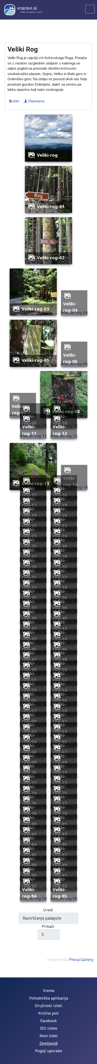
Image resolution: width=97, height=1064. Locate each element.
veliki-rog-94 (29, 892)
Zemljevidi (48, 1043)
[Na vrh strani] (91, 1058)
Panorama (35, 101)
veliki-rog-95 (60, 892)
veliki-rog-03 (35, 309)
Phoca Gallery (81, 959)
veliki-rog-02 (51, 257)
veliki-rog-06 (70, 358)
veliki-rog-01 (51, 206)
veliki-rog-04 (70, 307)
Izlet (15, 101)
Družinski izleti (48, 1005)
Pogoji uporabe (48, 1050)
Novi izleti (49, 1035)
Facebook (48, 1020)
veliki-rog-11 (29, 430)
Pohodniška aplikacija (48, 998)
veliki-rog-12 (60, 430)
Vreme (48, 990)
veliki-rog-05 (35, 360)
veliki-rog (47, 155)
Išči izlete (48, 1028)
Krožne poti (48, 1013)
